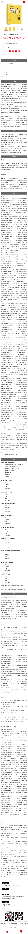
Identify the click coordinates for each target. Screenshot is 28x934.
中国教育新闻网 (11, 896)
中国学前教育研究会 (20, 896)
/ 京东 (12, 885)
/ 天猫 (18, 885)
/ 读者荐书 (9, 891)
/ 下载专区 (4, 891)
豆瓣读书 (5, 896)
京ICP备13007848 (14, 927)
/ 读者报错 (14, 891)
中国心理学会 (12, 898)
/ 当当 (15, 885)
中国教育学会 (5, 898)
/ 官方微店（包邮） (6, 885)
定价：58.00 (5, 51)
